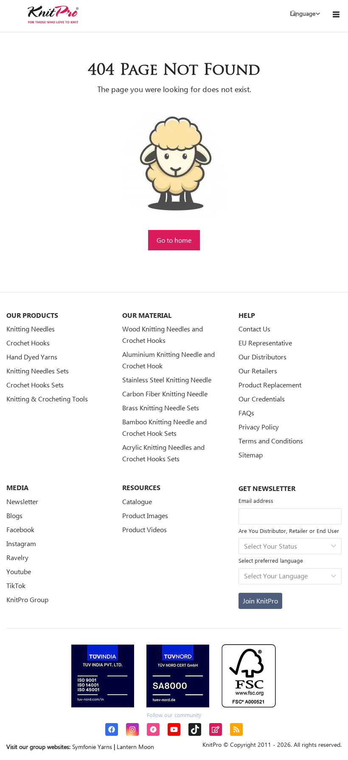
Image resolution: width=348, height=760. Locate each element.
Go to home (174, 240)
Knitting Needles (30, 328)
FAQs (246, 412)
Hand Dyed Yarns (31, 356)
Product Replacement (270, 384)
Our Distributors (262, 356)
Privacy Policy (259, 426)
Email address (256, 500)
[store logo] (53, 14)
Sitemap (251, 454)
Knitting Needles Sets (37, 370)
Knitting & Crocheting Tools (47, 398)
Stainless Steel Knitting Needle (166, 379)
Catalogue (137, 501)
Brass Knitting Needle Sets (160, 407)
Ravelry (17, 557)
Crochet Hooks (28, 342)
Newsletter (22, 501)
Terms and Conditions (271, 440)
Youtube (18, 571)
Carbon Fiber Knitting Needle (165, 393)
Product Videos (144, 529)
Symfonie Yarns (92, 747)
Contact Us (254, 328)
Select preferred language (271, 560)
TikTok (15, 585)
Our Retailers (258, 370)
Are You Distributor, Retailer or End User (289, 530)
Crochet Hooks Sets (35, 384)
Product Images (145, 515)
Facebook (20, 529)
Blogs (14, 515)
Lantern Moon (135, 747)
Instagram (21, 543)
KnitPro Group (27, 599)
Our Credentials (262, 398)
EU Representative (265, 342)
